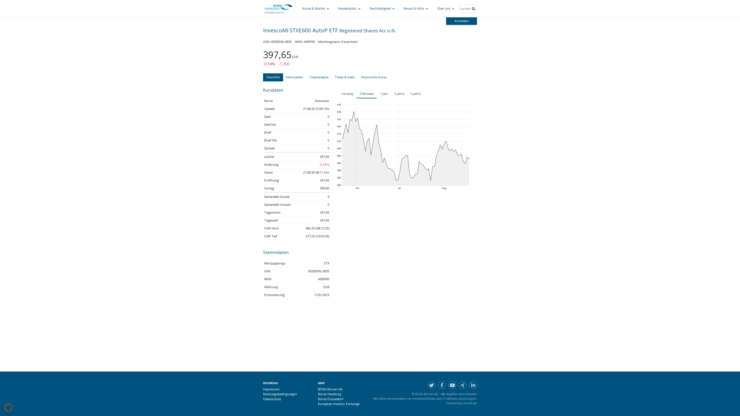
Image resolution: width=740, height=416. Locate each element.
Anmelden (461, 21)
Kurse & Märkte (313, 8)
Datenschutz (272, 399)
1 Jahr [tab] (384, 94)
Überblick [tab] (273, 77)
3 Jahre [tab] (399, 94)
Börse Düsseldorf (330, 399)
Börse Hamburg (329, 394)
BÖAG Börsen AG (330, 389)
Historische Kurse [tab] (374, 77)
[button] (8, 407)
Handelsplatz (347, 8)
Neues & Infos (414, 8)
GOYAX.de (470, 403)
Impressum (271, 389)
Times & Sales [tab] (345, 77)
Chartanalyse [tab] (319, 77)
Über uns (444, 8)
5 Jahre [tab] (416, 94)
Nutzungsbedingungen (280, 394)
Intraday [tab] (347, 94)
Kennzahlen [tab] (294, 77)
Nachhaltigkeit (380, 8)
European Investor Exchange (339, 404)
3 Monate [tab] (366, 94)
